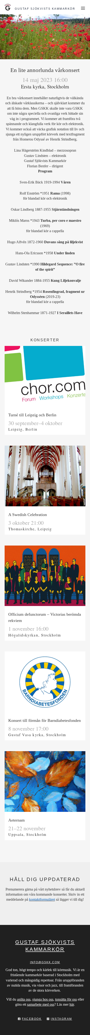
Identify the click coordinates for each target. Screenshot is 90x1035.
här (71, 1004)
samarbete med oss (40, 1004)
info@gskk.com (45, 962)
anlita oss (23, 999)
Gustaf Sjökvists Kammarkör (45, 8)
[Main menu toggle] (83, 8)
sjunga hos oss (42, 999)
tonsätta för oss (66, 999)
